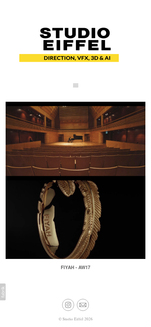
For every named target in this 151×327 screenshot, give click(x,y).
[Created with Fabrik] (3, 291)
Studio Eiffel (73, 318)
